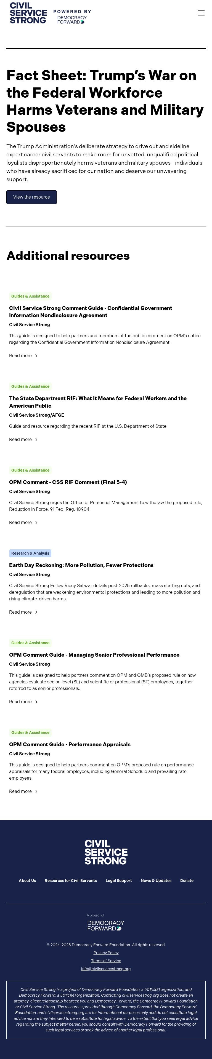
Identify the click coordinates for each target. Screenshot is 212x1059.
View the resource (31, 197)
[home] (50, 13)
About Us (27, 880)
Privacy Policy (106, 953)
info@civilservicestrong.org (106, 969)
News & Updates (156, 880)
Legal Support (119, 880)
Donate (187, 880)
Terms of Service (106, 961)
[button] (200, 13)
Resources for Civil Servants (71, 880)
